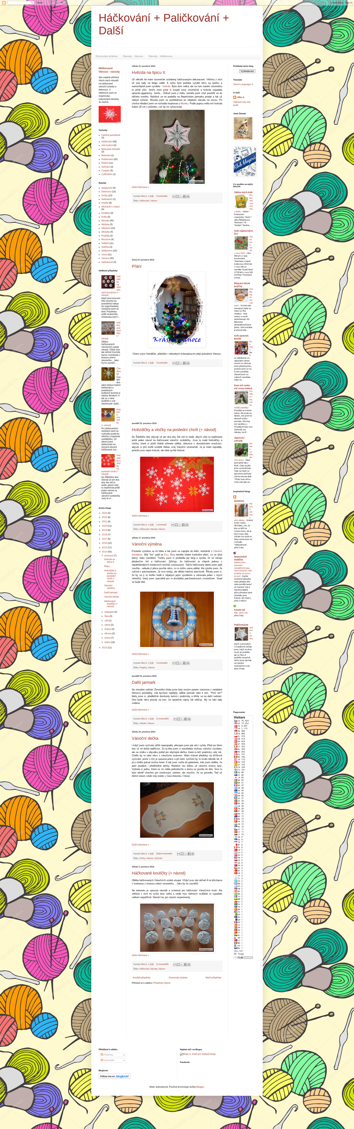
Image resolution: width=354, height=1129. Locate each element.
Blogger (200, 1087)
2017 (105, 539)
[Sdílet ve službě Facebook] (184, 196)
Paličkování (107, 159)
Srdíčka (105, 247)
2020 (105, 526)
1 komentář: (161, 525)
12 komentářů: (163, 719)
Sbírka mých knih (243, 192)
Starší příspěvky (213, 977)
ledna (108, 642)
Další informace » (140, 187)
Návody (153, 529)
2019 (105, 530)
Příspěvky (108, 1054)
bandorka (239, 501)
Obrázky (105, 232)
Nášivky (105, 224)
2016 (105, 543)
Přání (136, 266)
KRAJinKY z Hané (110, 206)
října (107, 616)
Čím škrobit (119, 371)
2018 (105, 534)
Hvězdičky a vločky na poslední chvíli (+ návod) (174, 429)
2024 (105, 513)
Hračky (104, 203)
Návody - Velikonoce (160, 56)
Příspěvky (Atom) (161, 983)
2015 (105, 547)
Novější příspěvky (141, 977)
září (107, 620)
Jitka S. (241, 97)
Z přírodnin (106, 174)
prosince (109, 555)
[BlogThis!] (177, 196)
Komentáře (108, 1060)
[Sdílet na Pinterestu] (188, 196)
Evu (166, 554)
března (108, 633)
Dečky (142, 858)
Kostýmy (105, 213)
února (108, 637)
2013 (105, 647)
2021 (105, 521)
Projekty (143, 667)
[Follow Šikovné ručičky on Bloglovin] (115, 1078)
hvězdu (166, 86)
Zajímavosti (107, 262)
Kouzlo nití (239, 610)
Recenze (105, 239)
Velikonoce (106, 250)
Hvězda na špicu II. (149, 72)
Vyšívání (158, 858)
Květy (104, 217)
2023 (105, 517)
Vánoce (153, 201)
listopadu (109, 612)
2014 (105, 551)
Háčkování (144, 201)
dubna (108, 629)
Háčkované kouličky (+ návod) (158, 873)
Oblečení (105, 228)
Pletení (104, 163)
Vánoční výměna (147, 544)
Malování (106, 155)
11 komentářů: (162, 964)
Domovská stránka (106, 56)
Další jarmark (143, 682)
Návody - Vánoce (133, 56)
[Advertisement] (177, 231)
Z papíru (105, 170)
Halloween (106, 199)
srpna (108, 625)
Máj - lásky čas (241, 613)
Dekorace (106, 191)
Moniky (184, 103)
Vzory (104, 254)
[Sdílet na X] (181, 196)
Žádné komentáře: (164, 853)
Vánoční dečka (145, 738)
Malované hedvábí (110, 149)
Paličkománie (241, 625)
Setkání (143, 723)
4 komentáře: (162, 196)
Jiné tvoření (107, 145)
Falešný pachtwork (110, 135)
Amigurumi (106, 188)
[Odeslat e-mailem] (174, 196)
